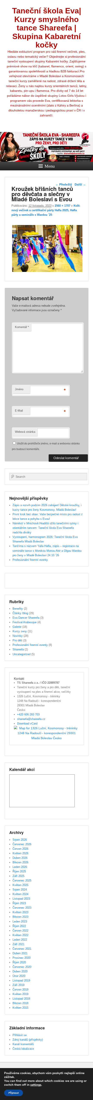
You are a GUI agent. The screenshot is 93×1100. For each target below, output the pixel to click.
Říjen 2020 (19, 962)
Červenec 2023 (22, 907)
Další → (80, 184)
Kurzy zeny (20, 631)
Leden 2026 (20, 867)
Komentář (22, 327)
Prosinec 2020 (21, 957)
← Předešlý (63, 184)
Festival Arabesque (25, 622)
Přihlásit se (20, 1035)
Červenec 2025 (22, 880)
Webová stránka (25, 431)
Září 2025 (18, 876)
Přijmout (13, 1093)
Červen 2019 (20, 989)
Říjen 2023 (19, 903)
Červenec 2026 (22, 844)
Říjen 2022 (19, 926)
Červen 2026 (20, 848)
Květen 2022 (20, 935)
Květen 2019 (20, 994)
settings (35, 1085)
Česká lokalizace (23, 1048)
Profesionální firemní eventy (30, 559)
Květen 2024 (20, 894)
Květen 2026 (20, 853)
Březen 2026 (20, 862)
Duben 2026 (20, 857)
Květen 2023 (20, 912)
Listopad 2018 (21, 998)
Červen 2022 (20, 930)
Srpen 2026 (20, 839)
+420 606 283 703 (28, 714)
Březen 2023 (20, 916)
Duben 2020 (20, 971)
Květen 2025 (20, 885)
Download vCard (27, 723)
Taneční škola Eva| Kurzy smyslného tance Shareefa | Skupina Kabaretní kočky (46, 27)
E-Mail (19, 410)
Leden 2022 (20, 939)
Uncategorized (21, 654)
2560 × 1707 (62, 205)
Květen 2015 (20, 1007)
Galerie (17, 626)
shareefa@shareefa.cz (31, 719)
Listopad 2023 (21, 898)
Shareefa (18, 649)
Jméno (19, 389)
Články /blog (20, 613)
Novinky (18, 635)
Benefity (18, 608)
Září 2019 (18, 985)
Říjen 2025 (19, 871)
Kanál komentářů (23, 1044)
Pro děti (17, 640)
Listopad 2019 (21, 980)
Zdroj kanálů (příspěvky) (28, 1039)
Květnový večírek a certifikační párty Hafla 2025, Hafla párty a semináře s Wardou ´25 (45, 210)
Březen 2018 (20, 1003)
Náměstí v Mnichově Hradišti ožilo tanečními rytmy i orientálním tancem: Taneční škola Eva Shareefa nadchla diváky (45, 528)
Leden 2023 (20, 921)
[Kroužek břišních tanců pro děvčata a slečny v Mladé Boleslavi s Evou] (47, 272)
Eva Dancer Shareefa (26, 617)
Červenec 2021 (22, 948)
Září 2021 (18, 944)
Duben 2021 (20, 953)
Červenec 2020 (22, 966)
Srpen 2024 (20, 889)
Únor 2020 (19, 976)
